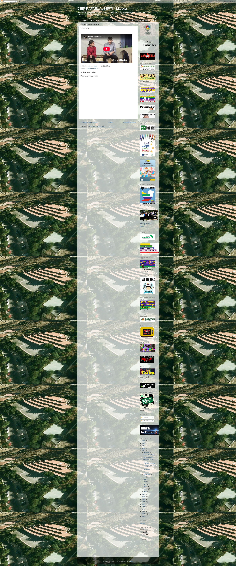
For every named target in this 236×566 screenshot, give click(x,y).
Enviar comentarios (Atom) (97, 126)
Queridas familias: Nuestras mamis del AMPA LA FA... (149, 464)
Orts (90, 66)
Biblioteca (120, 20)
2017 (143, 504)
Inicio (110, 122)
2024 (143, 445)
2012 (143, 516)
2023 (143, 448)
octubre (146, 472)
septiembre (147, 474)
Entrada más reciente (89, 122)
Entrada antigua (129, 122)
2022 (143, 450)
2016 (143, 506)
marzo (146, 486)
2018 (143, 501)
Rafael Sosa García (146, 225)
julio (145, 477)
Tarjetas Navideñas (149, 454)
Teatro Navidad (147, 457)
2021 (143, 494)
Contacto (83, 20)
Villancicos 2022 (148, 459)
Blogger (131, 561)
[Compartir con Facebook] (107, 66)
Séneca (142, 523)
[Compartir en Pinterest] (109, 66)
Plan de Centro (94, 20)
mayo (145, 481)
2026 (143, 441)
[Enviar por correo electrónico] (102, 66)
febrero (146, 489)
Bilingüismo (129, 20)
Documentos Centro (108, 20)
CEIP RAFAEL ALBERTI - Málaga (102, 8)
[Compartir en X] (106, 66)
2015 (143, 509)
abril (145, 484)
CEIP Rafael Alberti (145, 223)
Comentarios (146, 420)
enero (145, 491)
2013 (143, 514)
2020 (143, 497)
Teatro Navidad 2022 (93, 68)
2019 (143, 499)
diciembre (147, 452)
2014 (143, 511)
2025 (143, 443)
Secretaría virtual (141, 20)
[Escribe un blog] (104, 66)
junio (145, 479)
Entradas (145, 417)
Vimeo (142, 226)
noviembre (147, 469)
